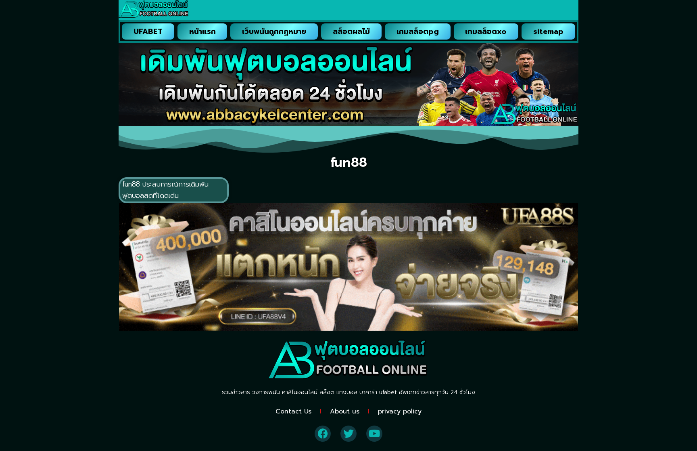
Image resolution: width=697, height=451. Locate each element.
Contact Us (293, 411)
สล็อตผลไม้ (351, 31)
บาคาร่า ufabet (378, 392)
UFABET (148, 31)
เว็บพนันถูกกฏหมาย (274, 31)
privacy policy (400, 411)
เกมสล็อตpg (417, 31)
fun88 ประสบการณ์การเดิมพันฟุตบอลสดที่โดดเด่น (165, 190)
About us (344, 411)
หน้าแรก (202, 31)
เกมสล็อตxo (486, 31)
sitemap (548, 31)
